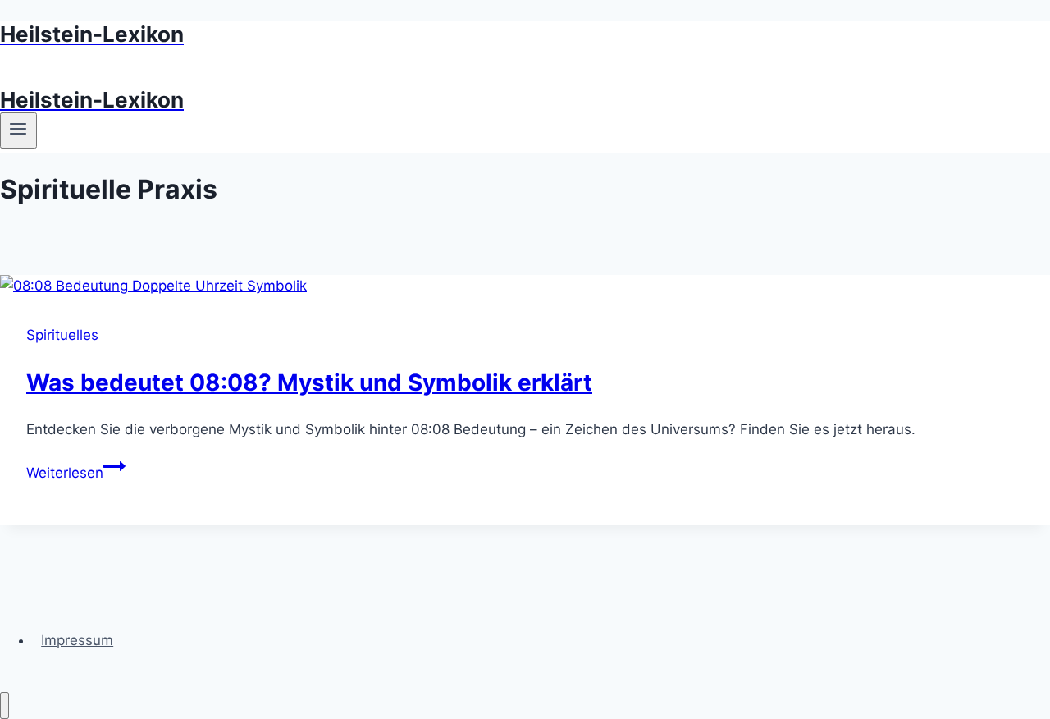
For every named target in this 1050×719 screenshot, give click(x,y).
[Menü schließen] (4, 705)
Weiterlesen (76, 473)
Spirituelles (62, 335)
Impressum (77, 640)
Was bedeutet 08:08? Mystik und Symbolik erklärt (309, 382)
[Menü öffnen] (18, 130)
